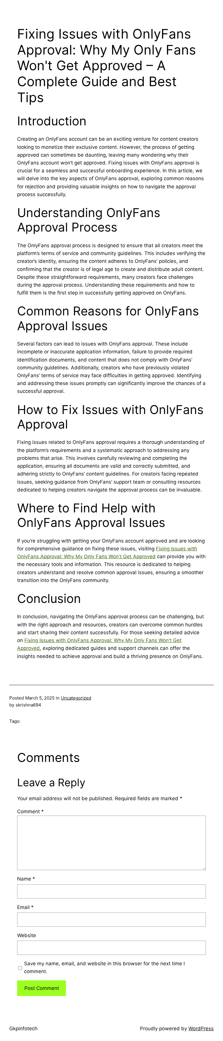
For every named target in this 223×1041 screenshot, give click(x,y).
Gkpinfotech (23, 1028)
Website (26, 935)
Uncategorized (76, 698)
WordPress (201, 1028)
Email (25, 907)
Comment (30, 811)
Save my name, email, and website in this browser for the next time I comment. (104, 967)
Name (26, 879)
